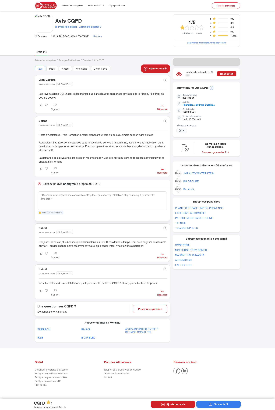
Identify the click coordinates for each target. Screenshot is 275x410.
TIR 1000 (180, 222)
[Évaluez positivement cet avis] (41, 107)
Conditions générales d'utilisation (51, 369)
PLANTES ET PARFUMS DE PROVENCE (199, 208)
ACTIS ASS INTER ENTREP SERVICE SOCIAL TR (141, 331)
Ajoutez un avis (175, 404)
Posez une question (150, 309)
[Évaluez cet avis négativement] (46, 107)
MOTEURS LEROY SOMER (191, 250)
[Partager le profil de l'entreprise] (236, 62)
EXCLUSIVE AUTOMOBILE (190, 212)
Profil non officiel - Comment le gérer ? (79, 27)
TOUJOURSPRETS (186, 227)
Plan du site (41, 384)
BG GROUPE (191, 181)
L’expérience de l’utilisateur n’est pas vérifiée (206, 42)
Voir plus (97, 36)
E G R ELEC (88, 337)
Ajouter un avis (158, 68)
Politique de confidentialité (48, 381)
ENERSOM (43, 329)
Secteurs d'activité (96, 5)
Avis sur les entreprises (72, 5)
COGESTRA (182, 245)
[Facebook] (176, 370)
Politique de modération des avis (51, 373)
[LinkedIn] (184, 370)
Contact (108, 377)
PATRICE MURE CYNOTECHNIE (194, 217)
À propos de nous (117, 5)
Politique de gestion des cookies (51, 377)
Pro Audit (188, 189)
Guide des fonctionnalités (117, 373)
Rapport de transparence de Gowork (122, 369)
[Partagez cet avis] (165, 80)
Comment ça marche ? (214, 152)
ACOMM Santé (183, 259)
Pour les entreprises (226, 5)
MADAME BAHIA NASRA (189, 255)
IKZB (40, 337)
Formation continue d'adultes (199, 104)
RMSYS (85, 329)
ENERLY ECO (183, 264)
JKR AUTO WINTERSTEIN (198, 173)
